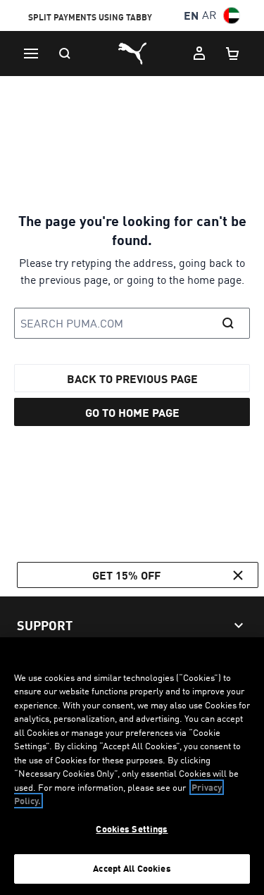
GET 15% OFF (126, 575)
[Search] (65, 53)
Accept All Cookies (131, 868)
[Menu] (31, 53)
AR (209, 15)
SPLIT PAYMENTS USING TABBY (90, 16)
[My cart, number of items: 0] (233, 53)
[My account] (199, 53)
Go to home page (132, 412)
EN (191, 15)
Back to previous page (132, 378)
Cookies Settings (132, 828)
